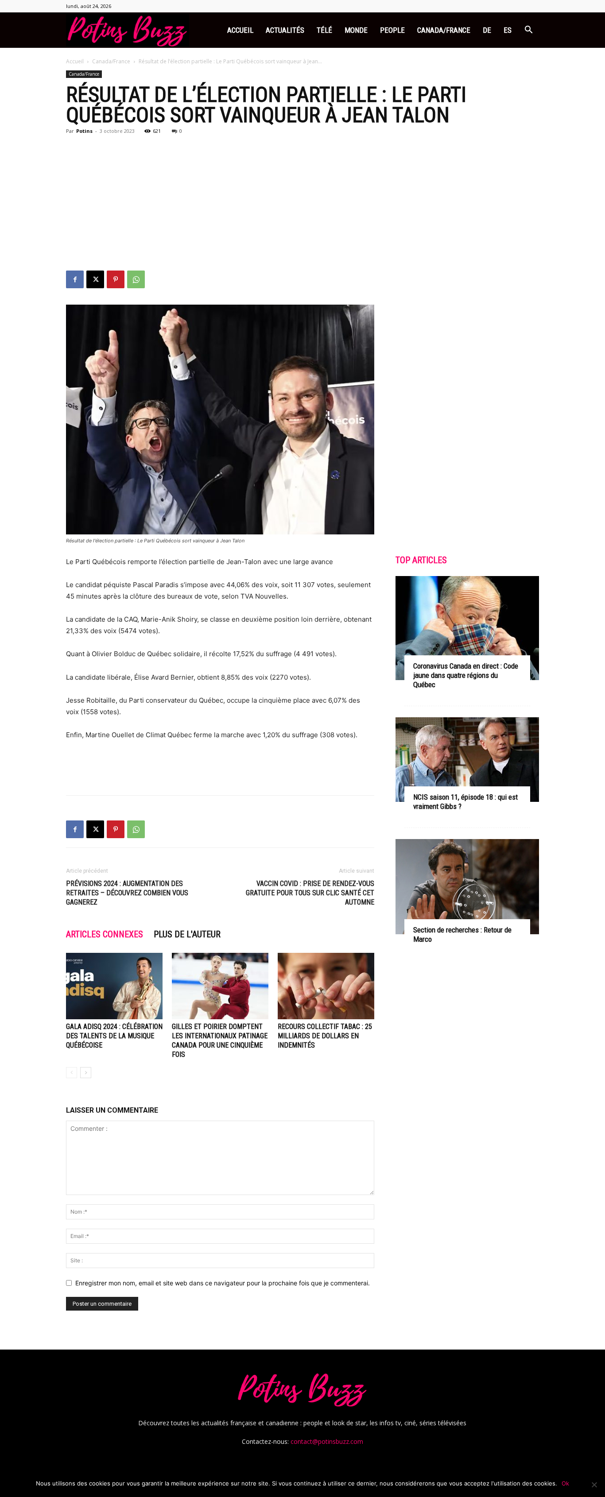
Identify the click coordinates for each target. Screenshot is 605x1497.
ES (508, 30)
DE (487, 30)
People (392, 30)
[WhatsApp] (136, 279)
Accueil (240, 30)
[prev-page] (71, 1072)
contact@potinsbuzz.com (327, 1441)
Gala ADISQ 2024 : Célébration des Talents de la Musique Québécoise (114, 1035)
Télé (324, 30)
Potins (84, 131)
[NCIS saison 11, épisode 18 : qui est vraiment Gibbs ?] (467, 759)
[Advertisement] (302, 204)
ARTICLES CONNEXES (104, 934)
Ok (565, 1483)
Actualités (285, 30)
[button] (528, 31)
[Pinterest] (115, 279)
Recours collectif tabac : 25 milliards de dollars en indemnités (325, 1035)
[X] (95, 279)
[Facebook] (75, 279)
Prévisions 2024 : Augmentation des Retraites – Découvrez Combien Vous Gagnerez (127, 892)
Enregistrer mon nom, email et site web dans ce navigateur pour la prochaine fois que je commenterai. (222, 1283)
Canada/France (443, 30)
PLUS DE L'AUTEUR (187, 934)
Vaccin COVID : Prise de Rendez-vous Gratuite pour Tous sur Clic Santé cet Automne (310, 892)
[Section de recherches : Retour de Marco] (467, 886)
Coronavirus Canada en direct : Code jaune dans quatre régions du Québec (465, 675)
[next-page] (85, 1072)
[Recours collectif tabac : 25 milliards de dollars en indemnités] (326, 986)
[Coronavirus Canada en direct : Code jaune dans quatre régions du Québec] (467, 628)
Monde (356, 30)
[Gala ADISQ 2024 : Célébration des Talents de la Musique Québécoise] (114, 986)
